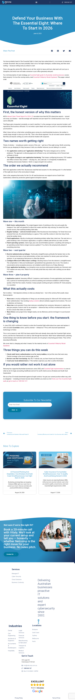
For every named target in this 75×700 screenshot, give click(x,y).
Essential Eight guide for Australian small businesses (47, 75)
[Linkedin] (38, 620)
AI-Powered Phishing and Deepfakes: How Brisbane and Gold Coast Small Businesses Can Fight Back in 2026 (19, 475)
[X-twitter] (38, 623)
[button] (52, 51)
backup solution (34, 301)
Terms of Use (56, 698)
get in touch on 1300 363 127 (18, 381)
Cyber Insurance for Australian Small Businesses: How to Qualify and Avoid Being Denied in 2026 (55, 474)
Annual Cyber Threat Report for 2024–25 (20, 116)
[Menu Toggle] (36, 2)
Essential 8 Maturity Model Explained (45, 77)
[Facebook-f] (38, 622)
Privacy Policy (19, 698)
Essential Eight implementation (54, 369)
